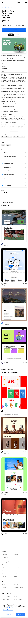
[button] (26, 2)
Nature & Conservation (19, 136)
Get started (20, 2)
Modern (8, 145)
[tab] (14, 64)
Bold (3, 145)
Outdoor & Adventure (7, 136)
